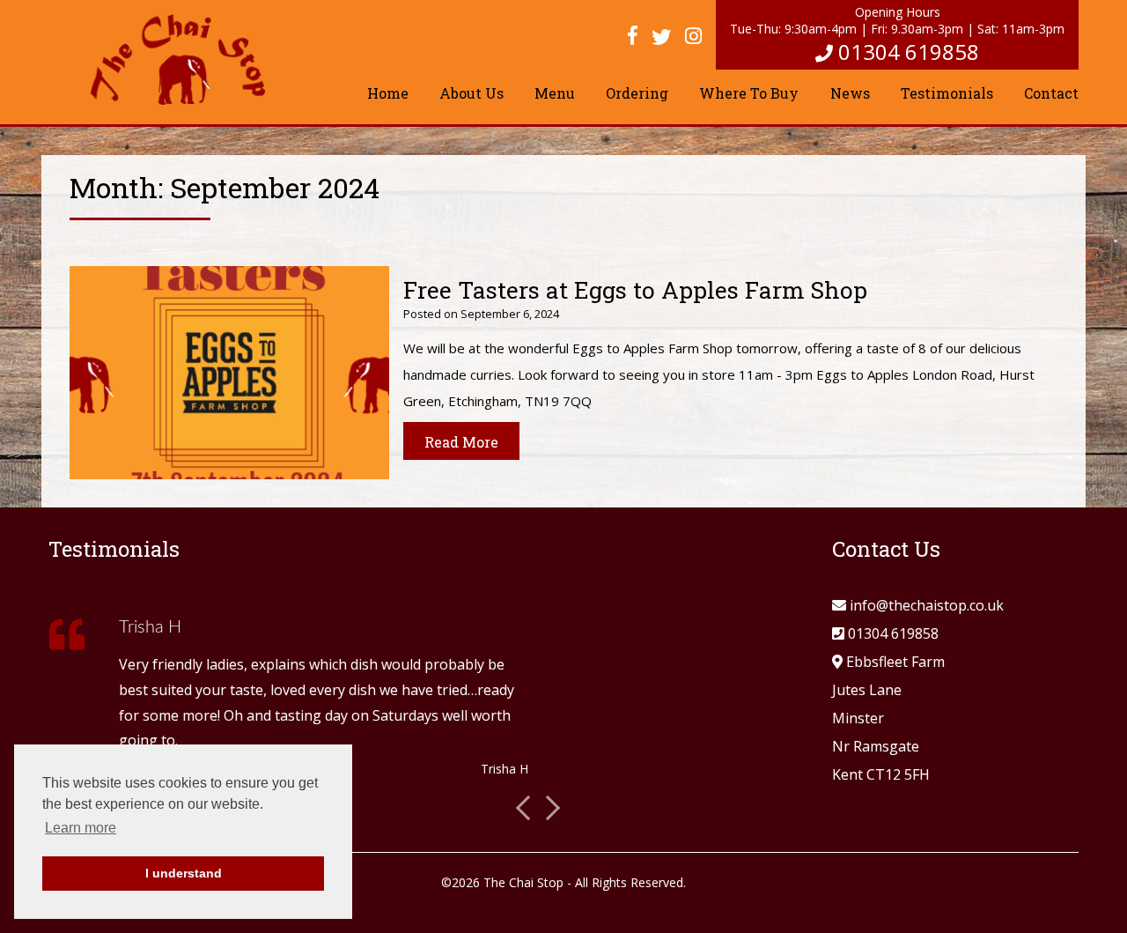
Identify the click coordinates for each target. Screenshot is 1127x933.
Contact (1051, 93)
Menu (554, 93)
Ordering (637, 93)
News (850, 93)
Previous (527, 808)
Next (547, 808)
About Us (471, 93)
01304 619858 (908, 51)
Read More (461, 442)
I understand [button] (183, 873)
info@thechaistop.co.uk (927, 605)
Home (388, 93)
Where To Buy (749, 93)
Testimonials (947, 93)
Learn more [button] (80, 827)
